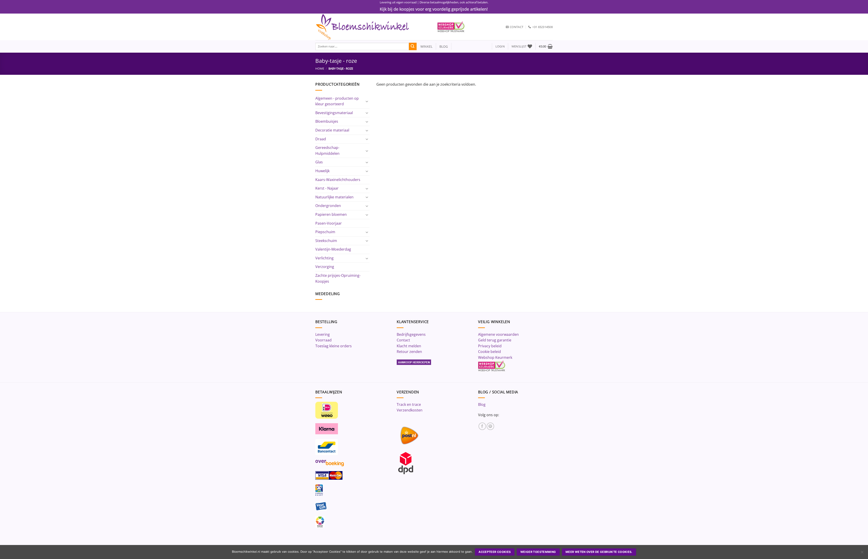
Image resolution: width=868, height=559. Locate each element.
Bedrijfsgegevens (411, 334)
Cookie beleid (489, 351)
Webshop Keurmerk (495, 357)
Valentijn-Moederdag (333, 249)
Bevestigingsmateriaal (334, 112)
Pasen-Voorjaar (328, 223)
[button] (500, 46)
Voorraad (323, 340)
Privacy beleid (490, 345)
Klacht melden (409, 345)
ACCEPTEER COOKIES (495, 552)
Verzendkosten (409, 410)
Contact (403, 340)
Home (319, 68)
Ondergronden (328, 205)
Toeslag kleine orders (333, 345)
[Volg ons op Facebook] (482, 426)
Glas (319, 162)
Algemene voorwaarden (498, 334)
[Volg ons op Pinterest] (490, 426)
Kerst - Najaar (327, 188)
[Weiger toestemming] (862, 553)
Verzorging (324, 266)
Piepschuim (325, 231)
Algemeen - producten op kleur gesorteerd (337, 101)
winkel (425, 46)
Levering (322, 334)
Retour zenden (409, 351)
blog (443, 46)
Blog (482, 404)
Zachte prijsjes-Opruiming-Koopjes (338, 278)
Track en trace (409, 404)
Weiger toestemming (538, 552)
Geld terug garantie (494, 340)
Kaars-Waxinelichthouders (337, 179)
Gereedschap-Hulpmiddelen (327, 150)
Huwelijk (322, 170)
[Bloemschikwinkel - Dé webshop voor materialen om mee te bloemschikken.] (373, 27)
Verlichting (324, 258)
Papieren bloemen (331, 214)
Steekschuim (326, 240)
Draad (320, 138)
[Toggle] (367, 101)
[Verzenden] (413, 46)
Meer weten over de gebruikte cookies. (599, 552)
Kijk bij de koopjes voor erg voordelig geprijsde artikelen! (434, 9)
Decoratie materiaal (332, 130)
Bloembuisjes (326, 121)
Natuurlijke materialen (334, 197)
